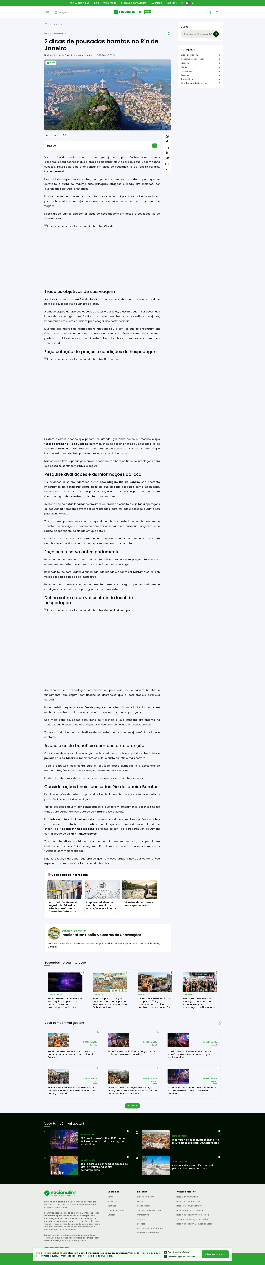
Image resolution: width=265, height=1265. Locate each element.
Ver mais (132, 1105)
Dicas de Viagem (189, 55)
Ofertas (111, 1214)
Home (111, 1196)
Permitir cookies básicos (178, 1252)
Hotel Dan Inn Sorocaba (188, 1201)
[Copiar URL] (166, 169)
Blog (96, 3)
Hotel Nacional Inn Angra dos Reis (192, 1214)
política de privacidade (101, 1255)
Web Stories (109, 3)
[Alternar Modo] (65, 135)
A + (48, 135)
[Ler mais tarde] (82, 972)
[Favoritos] (209, 12)
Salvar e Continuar (215, 1254)
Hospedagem (60, 33)
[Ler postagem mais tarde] (169, 33)
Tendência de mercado (193, 59)
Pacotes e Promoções (148, 1232)
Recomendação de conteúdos (181, 1257)
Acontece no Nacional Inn (194, 83)
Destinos (112, 1205)
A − (56, 135)
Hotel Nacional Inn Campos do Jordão (195, 1223)
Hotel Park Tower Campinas (190, 1205)
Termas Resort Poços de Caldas (192, 1219)
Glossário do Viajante (133, 3)
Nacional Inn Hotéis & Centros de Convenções (68, 55)
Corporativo (187, 79)
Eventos (185, 75)
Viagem (185, 63)
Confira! (52, 946)
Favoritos (156, 3)
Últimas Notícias (79, 3)
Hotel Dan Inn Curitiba (187, 1196)
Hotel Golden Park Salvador (189, 1210)
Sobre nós (112, 1201)
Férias (47, 33)
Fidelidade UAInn (116, 1210)
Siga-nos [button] (171, 3)
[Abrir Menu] (47, 12)
